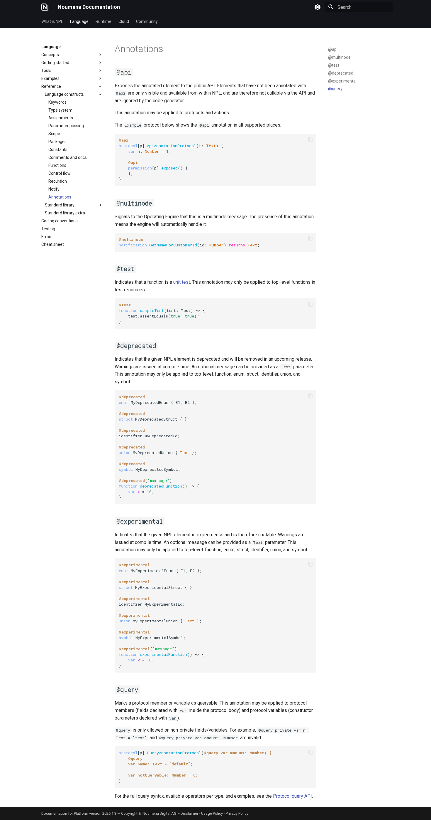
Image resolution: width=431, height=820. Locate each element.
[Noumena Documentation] (45, 7)
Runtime (103, 21)
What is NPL (52, 21)
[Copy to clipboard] (310, 139)
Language (79, 21)
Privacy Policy (237, 813)
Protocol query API (292, 796)
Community (147, 21)
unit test (181, 282)
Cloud (123, 21)
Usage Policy (212, 813)
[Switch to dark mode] (317, 7)
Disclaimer (189, 813)
